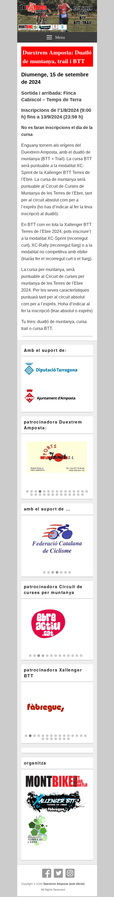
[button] (27, 491)
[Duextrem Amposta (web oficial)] (57, 30)
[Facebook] (46, 873)
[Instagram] (69, 873)
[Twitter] (58, 873)
